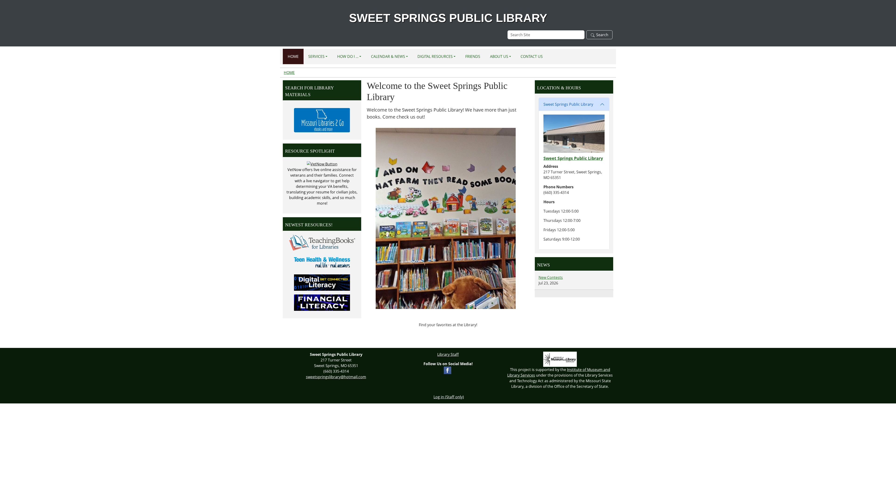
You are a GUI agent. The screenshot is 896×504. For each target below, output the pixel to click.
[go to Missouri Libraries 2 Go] (322, 119)
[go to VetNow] (322, 163)
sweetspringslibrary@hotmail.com (336, 376)
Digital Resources (435, 56)
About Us (499, 56)
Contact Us (532, 56)
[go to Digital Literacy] (322, 282)
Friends (472, 56)
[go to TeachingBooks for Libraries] (322, 242)
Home (293, 56)
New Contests (551, 277)
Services (316, 56)
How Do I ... (347, 56)
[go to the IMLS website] (560, 359)
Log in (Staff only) (449, 396)
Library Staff (448, 354)
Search (602, 34)
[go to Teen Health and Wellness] (322, 262)
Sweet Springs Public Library (568, 104)
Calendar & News (388, 56)
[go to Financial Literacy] (322, 302)
